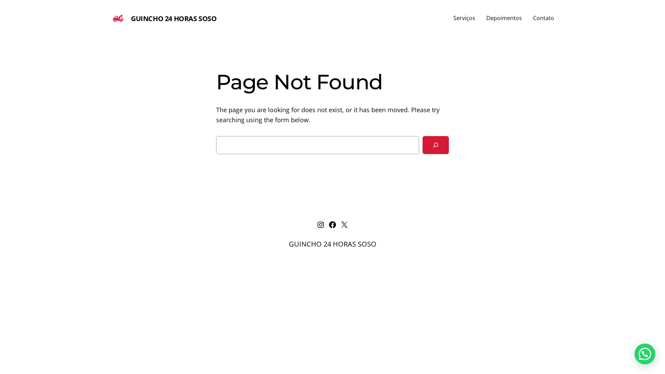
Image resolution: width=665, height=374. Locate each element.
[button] (645, 354)
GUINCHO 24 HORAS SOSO (174, 18)
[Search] (436, 145)
